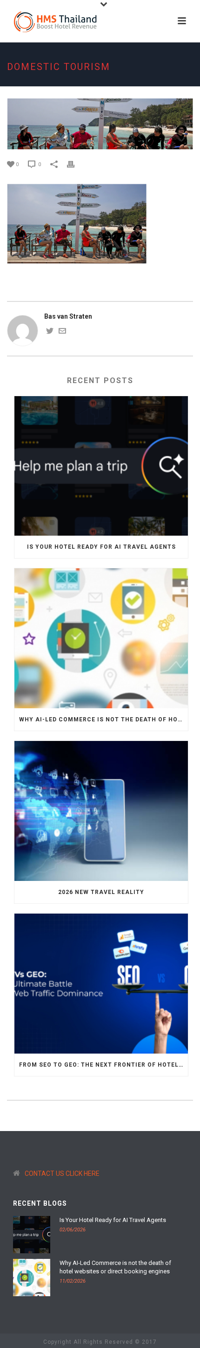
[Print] (75, 164)
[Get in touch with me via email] (62, 332)
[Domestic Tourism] (100, 123)
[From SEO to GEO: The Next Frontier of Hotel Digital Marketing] (101, 984)
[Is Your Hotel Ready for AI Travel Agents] (101, 466)
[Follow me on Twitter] (49, 332)
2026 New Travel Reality (101, 892)
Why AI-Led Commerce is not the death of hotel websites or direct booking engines (103, 719)
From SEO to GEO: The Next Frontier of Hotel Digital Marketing (103, 1065)
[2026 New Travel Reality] (101, 811)
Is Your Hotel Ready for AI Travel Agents (101, 547)
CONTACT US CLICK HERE (62, 1173)
